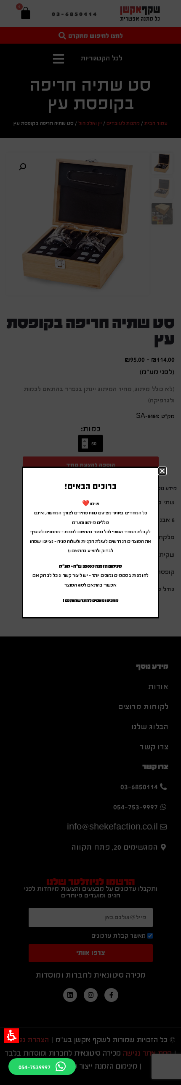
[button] (11, 1035)
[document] (90, 542)
